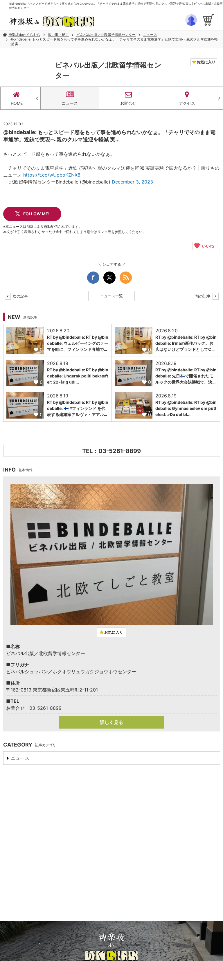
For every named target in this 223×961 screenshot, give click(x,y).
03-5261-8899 (45, 708)
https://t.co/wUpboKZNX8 (51, 175)
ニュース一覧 (111, 296)
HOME (17, 103)
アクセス (187, 103)
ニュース (150, 34)
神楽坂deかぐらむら (24, 34)
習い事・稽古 (58, 34)
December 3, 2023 (132, 182)
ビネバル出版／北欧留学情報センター (106, 34)
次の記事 (20, 296)
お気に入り (205, 62)
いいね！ (209, 246)
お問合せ (128, 103)
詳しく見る (111, 722)
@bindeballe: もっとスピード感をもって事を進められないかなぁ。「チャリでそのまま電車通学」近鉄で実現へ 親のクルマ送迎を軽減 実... (114, 41)
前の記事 (203, 296)
